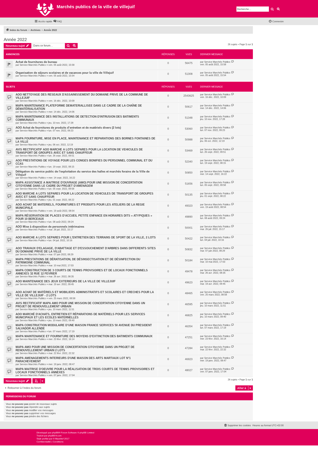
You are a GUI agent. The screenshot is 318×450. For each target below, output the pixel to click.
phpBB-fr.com (54, 435)
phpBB (55, 432)
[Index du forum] (45, 8)
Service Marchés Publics (33, 65)
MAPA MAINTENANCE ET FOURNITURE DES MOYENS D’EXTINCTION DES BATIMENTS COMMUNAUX (84, 336)
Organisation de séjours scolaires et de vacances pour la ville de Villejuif (65, 72)
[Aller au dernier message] (232, 61)
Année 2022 (15, 39)
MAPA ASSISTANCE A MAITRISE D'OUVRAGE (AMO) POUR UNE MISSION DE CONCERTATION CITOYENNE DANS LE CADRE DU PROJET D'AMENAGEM (79, 184)
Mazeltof (59, 438)
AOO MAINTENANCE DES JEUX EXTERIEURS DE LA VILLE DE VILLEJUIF (66, 281)
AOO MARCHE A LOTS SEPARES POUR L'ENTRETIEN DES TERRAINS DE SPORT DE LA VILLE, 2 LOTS (86, 237)
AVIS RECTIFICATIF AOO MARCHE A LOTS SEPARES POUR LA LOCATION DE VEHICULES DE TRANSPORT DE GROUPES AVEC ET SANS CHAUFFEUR (79, 151)
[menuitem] (57, 21)
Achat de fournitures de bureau (36, 62)
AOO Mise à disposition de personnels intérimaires (50, 226)
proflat (45, 438)
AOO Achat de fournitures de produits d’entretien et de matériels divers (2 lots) (68, 127)
